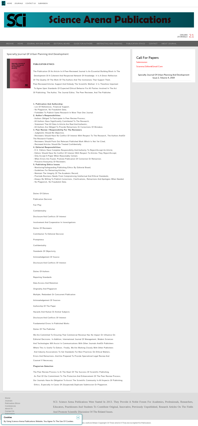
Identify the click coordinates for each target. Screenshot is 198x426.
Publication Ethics (135, 44)
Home (9, 3)
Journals (19, 3)
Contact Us (9, 411)
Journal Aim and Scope (38, 44)
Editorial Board (62, 44)
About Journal (168, 44)
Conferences (10, 406)
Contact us (30, 3)
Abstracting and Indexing (109, 44)
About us (9, 409)
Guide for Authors (83, 44)
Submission (43, 3)
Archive (9, 44)
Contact (153, 44)
